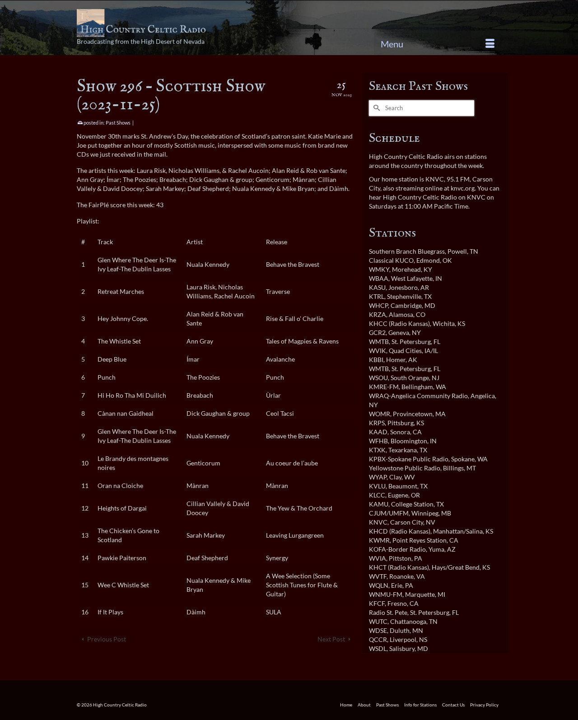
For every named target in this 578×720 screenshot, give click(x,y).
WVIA (377, 558)
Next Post (331, 639)
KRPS (377, 423)
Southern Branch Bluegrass (407, 251)
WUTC (378, 621)
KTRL (376, 296)
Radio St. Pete (388, 612)
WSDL (378, 648)
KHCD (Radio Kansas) (399, 531)
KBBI (376, 359)
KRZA (377, 314)
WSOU (378, 377)
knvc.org (463, 188)
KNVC (378, 522)
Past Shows (118, 122)
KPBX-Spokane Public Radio (408, 459)
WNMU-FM (385, 594)
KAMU (378, 504)
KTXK (377, 450)
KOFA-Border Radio (397, 549)
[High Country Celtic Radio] (143, 23)
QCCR (378, 639)
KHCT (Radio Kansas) (399, 567)
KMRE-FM (384, 386)
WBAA (378, 278)
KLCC (377, 495)
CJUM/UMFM (389, 513)
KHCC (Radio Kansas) (399, 323)
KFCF (377, 603)
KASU (377, 287)
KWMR (379, 540)
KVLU (377, 486)
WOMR (379, 414)
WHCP (378, 305)
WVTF (378, 576)
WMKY (379, 269)
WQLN (378, 585)
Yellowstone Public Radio (404, 468)
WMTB (379, 341)
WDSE (378, 630)
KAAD (378, 432)
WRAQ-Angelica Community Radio (418, 395)
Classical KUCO (391, 260)
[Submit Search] (375, 108)
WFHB (378, 441)
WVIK (377, 350)
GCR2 (377, 332)
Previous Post (106, 639)
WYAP (378, 477)
